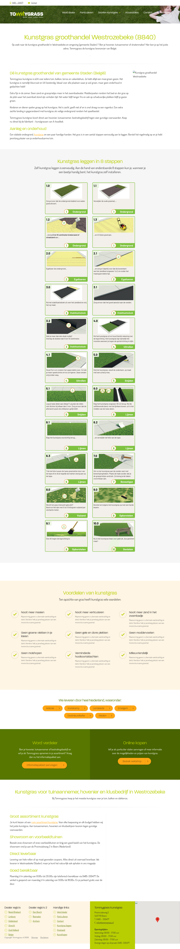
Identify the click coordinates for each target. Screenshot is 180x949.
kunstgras (39, 134)
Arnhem (36, 921)
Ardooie (50, 708)
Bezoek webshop (132, 761)
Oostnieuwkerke (76, 715)
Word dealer (68, 12)
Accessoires (132, 12)
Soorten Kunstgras (108, 12)
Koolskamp (73, 708)
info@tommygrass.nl (105, 922)
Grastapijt (61, 930)
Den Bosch (37, 912)
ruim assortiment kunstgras (44, 822)
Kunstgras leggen (64, 925)
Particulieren (86, 12)
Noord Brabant (14, 912)
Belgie (11, 934)
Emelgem (123, 708)
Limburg (11, 916)
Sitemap (34, 937)
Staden (102, 715)
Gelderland (13, 921)
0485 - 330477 (17, 3)
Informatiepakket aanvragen (42, 765)
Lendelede (98, 708)
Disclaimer (44, 937)
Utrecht (11, 925)
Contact (34, 3)
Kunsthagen (163, 12)
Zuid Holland (13, 930)
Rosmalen (37, 916)
